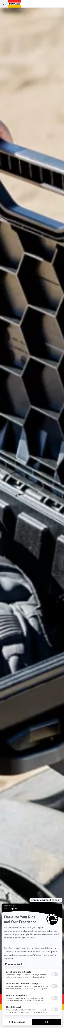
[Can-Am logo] (14, 4)
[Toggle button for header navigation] (4, 4)
